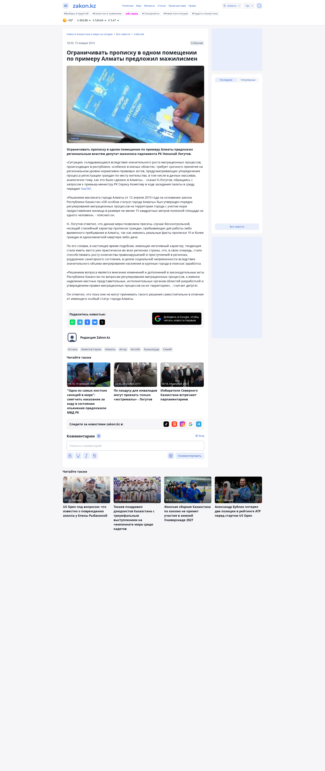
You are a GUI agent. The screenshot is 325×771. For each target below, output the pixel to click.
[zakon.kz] (84, 6)
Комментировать (189, 456)
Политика (127, 5)
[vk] (95, 322)
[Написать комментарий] (135, 446)
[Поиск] (259, 6)
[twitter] (102, 322)
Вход (201, 435)
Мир (138, 5)
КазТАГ (86, 189)
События (139, 34)
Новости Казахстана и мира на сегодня (90, 34)
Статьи (162, 5)
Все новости (123, 34)
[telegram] (80, 322)
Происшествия (177, 5)
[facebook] (87, 322)
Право (192, 5)
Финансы (149, 5)
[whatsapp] (72, 322)
